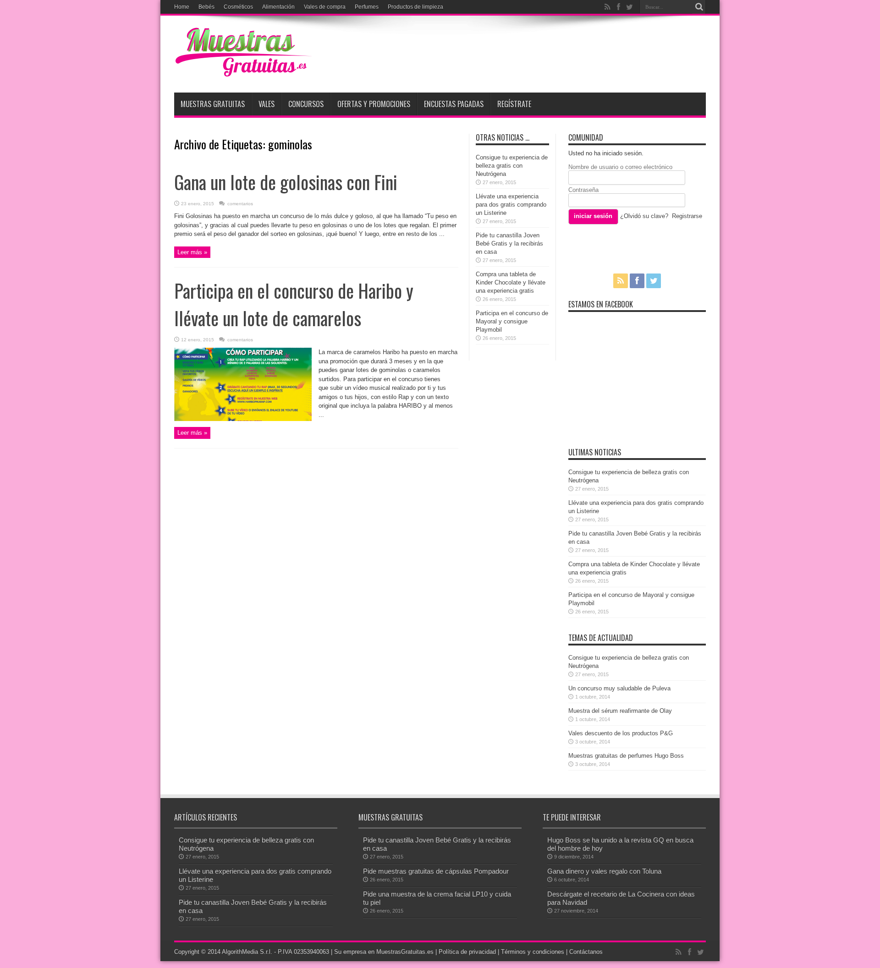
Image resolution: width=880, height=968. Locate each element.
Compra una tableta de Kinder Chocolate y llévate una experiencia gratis (510, 282)
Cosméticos (238, 7)
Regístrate (514, 103)
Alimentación (278, 7)
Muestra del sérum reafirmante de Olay (620, 710)
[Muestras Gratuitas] (243, 70)
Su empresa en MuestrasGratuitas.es (384, 951)
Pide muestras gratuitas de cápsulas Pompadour (436, 871)
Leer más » (192, 252)
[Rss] (607, 6)
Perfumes (367, 7)
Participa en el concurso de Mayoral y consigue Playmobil (512, 321)
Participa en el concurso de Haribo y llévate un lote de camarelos (293, 304)
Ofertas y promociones (373, 103)
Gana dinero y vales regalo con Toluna (604, 871)
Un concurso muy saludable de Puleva (619, 688)
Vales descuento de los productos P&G (620, 733)
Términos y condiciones (532, 951)
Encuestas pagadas (454, 103)
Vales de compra (325, 7)
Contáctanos (586, 951)
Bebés (206, 7)
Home (181, 7)
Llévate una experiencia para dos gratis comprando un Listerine (511, 204)
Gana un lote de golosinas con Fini (285, 182)
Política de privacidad (467, 951)
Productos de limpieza (415, 7)
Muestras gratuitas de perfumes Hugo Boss (626, 755)
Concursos (306, 103)
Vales (266, 103)
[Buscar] (699, 7)
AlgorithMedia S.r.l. (247, 951)
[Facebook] (618, 6)
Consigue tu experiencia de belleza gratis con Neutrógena (512, 165)
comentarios (239, 203)
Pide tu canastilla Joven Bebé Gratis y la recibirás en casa (509, 243)
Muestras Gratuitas (213, 103)
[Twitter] (629, 6)
